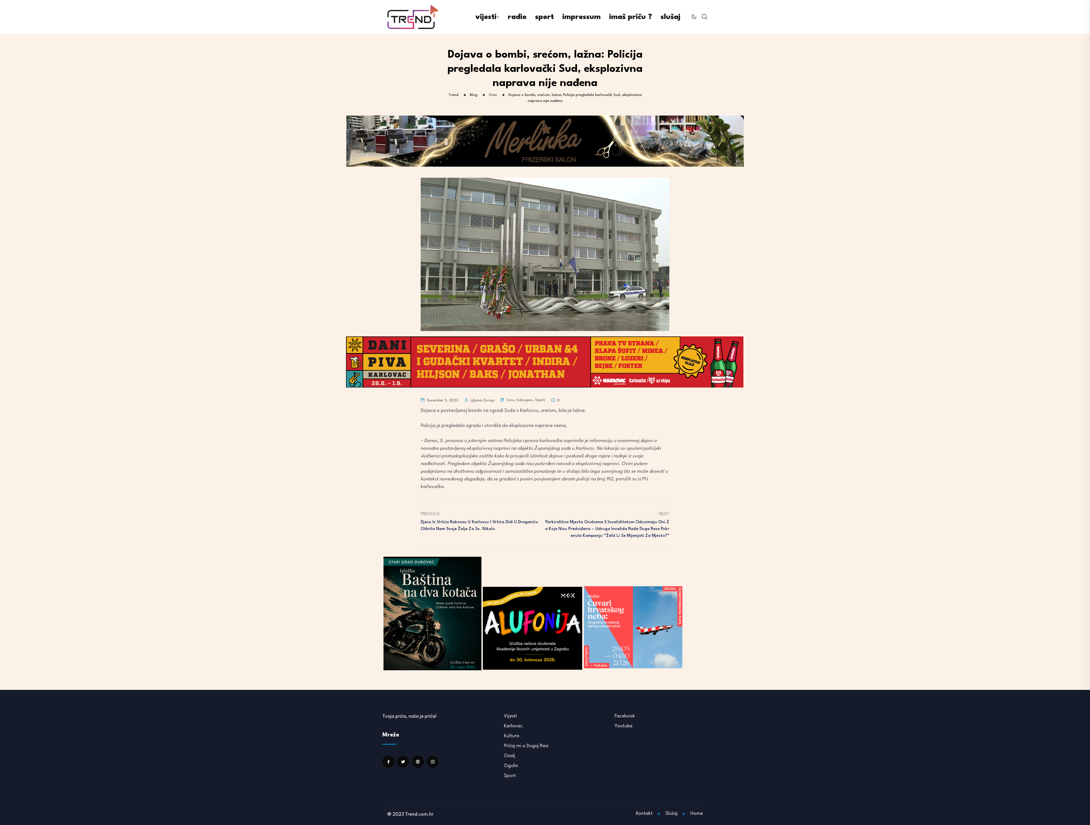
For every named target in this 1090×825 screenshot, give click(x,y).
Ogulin (511, 765)
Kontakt (644, 813)
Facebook (625, 716)
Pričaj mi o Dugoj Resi (526, 746)
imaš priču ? (630, 17)
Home (696, 813)
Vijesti (540, 400)
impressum (581, 17)
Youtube (623, 726)
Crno (510, 400)
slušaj (670, 17)
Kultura (511, 736)
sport (544, 17)
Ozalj (509, 755)
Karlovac (513, 726)
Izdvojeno (525, 400)
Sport (510, 775)
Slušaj (671, 813)
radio (517, 17)
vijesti (485, 17)
